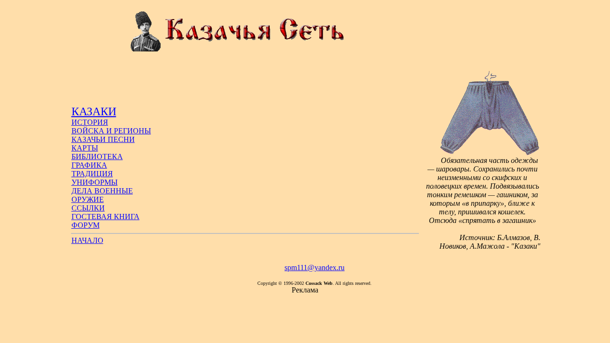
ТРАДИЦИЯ (92, 174)
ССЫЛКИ (88, 208)
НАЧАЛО (87, 240)
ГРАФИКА (89, 165)
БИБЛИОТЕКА (97, 156)
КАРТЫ (84, 148)
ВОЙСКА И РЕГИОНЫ (111, 131)
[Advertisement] (244, 83)
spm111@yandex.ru (315, 267)
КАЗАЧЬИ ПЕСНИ (103, 139)
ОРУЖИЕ (87, 199)
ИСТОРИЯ (89, 122)
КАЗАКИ (93, 111)
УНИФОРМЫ (94, 182)
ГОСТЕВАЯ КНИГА (105, 216)
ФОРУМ (85, 225)
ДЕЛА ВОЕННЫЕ (102, 191)
